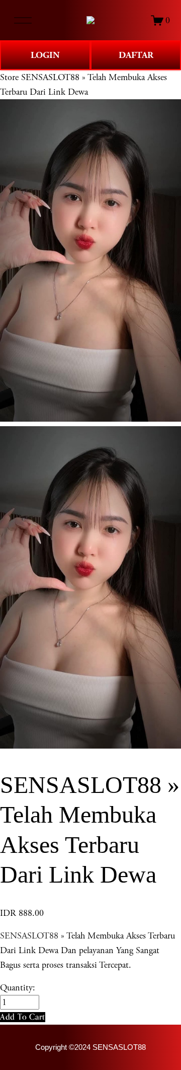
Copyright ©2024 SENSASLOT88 (90, 1047)
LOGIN (45, 55)
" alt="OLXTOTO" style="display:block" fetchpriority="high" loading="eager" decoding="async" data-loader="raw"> (90, 20)
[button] (22, 1017)
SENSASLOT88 (29, 936)
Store (9, 77)
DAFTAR (136, 55)
